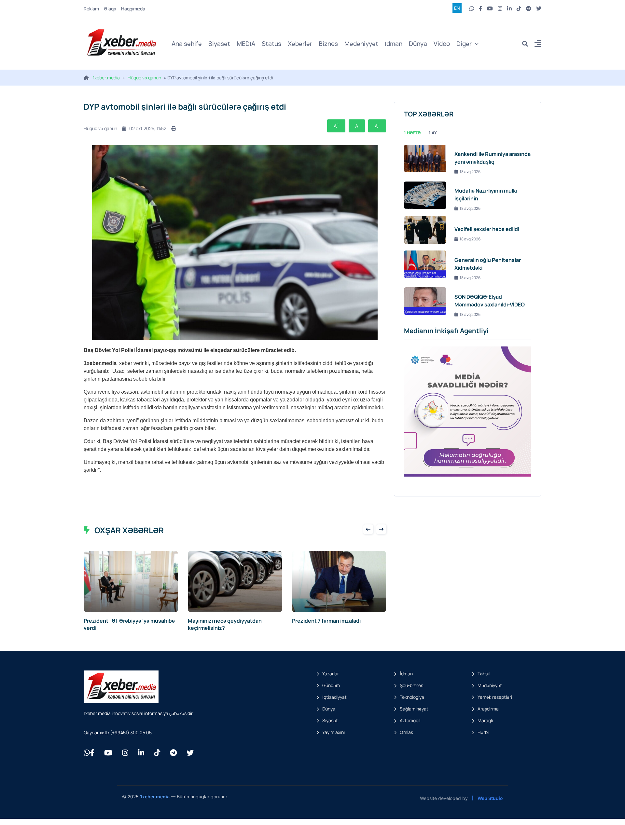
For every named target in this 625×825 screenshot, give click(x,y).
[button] (538, 44)
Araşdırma (488, 709)
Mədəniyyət (361, 43)
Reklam (91, 9)
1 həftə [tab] (412, 133)
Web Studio (490, 798)
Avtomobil (410, 720)
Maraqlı (485, 720)
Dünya (418, 43)
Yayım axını (333, 732)
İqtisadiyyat (334, 697)
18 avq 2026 (470, 171)
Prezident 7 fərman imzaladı (326, 620)
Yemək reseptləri (495, 697)
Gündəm (331, 685)
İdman (393, 43)
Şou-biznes (411, 685)
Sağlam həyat (414, 709)
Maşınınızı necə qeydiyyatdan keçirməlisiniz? (225, 624)
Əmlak (406, 732)
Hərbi (483, 732)
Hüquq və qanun (144, 77)
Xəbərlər (300, 43)
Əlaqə (110, 9)
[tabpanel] (467, 229)
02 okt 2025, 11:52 (147, 128)
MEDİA (246, 43)
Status (271, 43)
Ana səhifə (187, 43)
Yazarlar (330, 673)
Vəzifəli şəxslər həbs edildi (486, 229)
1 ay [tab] (433, 133)
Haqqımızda (133, 9)
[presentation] (368, 529)
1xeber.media (106, 77)
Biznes (328, 43)
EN (457, 8)
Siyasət (219, 43)
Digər (464, 43)
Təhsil (484, 673)
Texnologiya (412, 697)
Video (442, 43)
